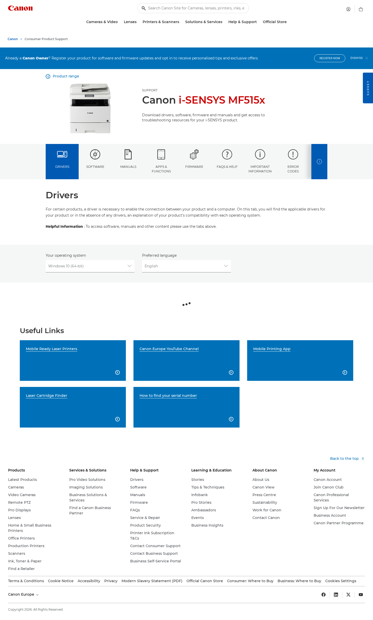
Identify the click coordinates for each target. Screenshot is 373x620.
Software (95, 167)
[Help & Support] (259, 22)
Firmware (194, 167)
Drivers (62, 167)
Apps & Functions (161, 169)
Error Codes (293, 169)
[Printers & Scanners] (181, 22)
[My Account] (348, 9)
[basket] (361, 9)
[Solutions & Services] (224, 22)
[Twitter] (348, 595)
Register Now (329, 58)
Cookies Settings (340, 581)
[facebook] (323, 595)
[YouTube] (361, 595)
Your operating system (66, 255)
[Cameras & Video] (120, 22)
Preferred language (159, 255)
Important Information (260, 169)
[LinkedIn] (336, 595)
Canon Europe (21, 594)
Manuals (128, 167)
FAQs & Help (227, 167)
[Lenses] (139, 22)
